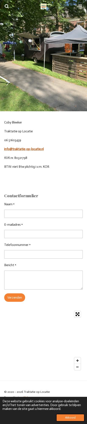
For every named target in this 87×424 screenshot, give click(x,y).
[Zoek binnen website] (6, 6)
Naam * (9, 204)
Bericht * (10, 265)
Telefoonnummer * (17, 245)
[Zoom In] (77, 360)
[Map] (43, 340)
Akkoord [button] (70, 417)
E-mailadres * (13, 225)
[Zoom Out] (77, 367)
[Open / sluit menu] (80, 6)
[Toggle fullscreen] (77, 314)
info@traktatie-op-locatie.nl (24, 149)
